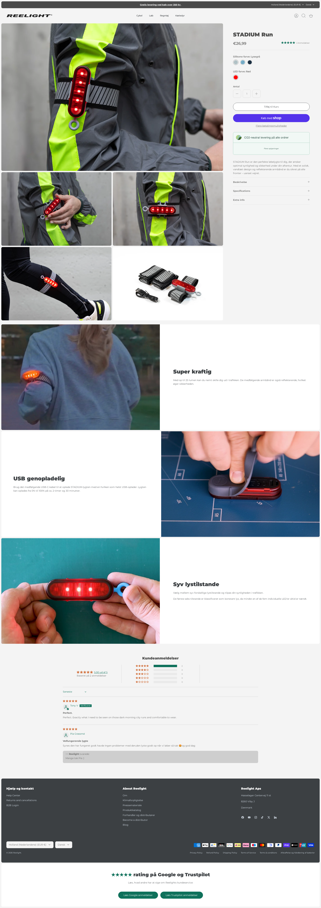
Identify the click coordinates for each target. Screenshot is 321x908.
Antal (236, 86)
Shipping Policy (230, 853)
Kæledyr (180, 15)
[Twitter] (268, 817)
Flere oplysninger (271, 148)
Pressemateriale (132, 805)
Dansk (308, 5)
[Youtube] (249, 817)
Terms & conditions (268, 853)
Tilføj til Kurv (271, 106)
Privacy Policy (196, 853)
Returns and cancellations (21, 800)
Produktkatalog (132, 810)
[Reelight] (29, 15)
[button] (142, 666)
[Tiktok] (262, 817)
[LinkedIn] (275, 817)
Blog (125, 824)
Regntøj (164, 15)
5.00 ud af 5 (101, 672)
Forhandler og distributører (139, 815)
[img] (70, 701)
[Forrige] (111, 4)
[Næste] (209, 4)
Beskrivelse (240, 182)
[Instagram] (255, 817)
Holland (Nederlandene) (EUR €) (286, 5)
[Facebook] (242, 817)
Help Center (13, 795)
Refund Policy (212, 853)
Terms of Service (248, 853)
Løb (151, 15)
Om (125, 795)
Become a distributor (135, 819)
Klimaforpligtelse (133, 800)
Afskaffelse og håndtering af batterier (298, 853)
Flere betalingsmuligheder (271, 125)
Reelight (17, 853)
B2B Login (12, 805)
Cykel (139, 15)
